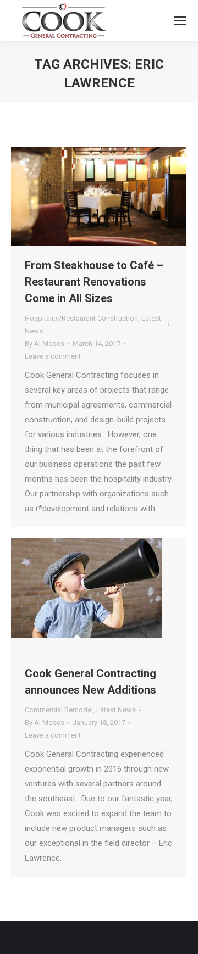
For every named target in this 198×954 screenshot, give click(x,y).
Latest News (116, 710)
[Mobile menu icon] (180, 21)
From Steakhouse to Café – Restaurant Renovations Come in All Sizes (94, 282)
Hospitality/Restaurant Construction (81, 318)
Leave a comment (53, 356)
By (44, 343)
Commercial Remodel (59, 710)
